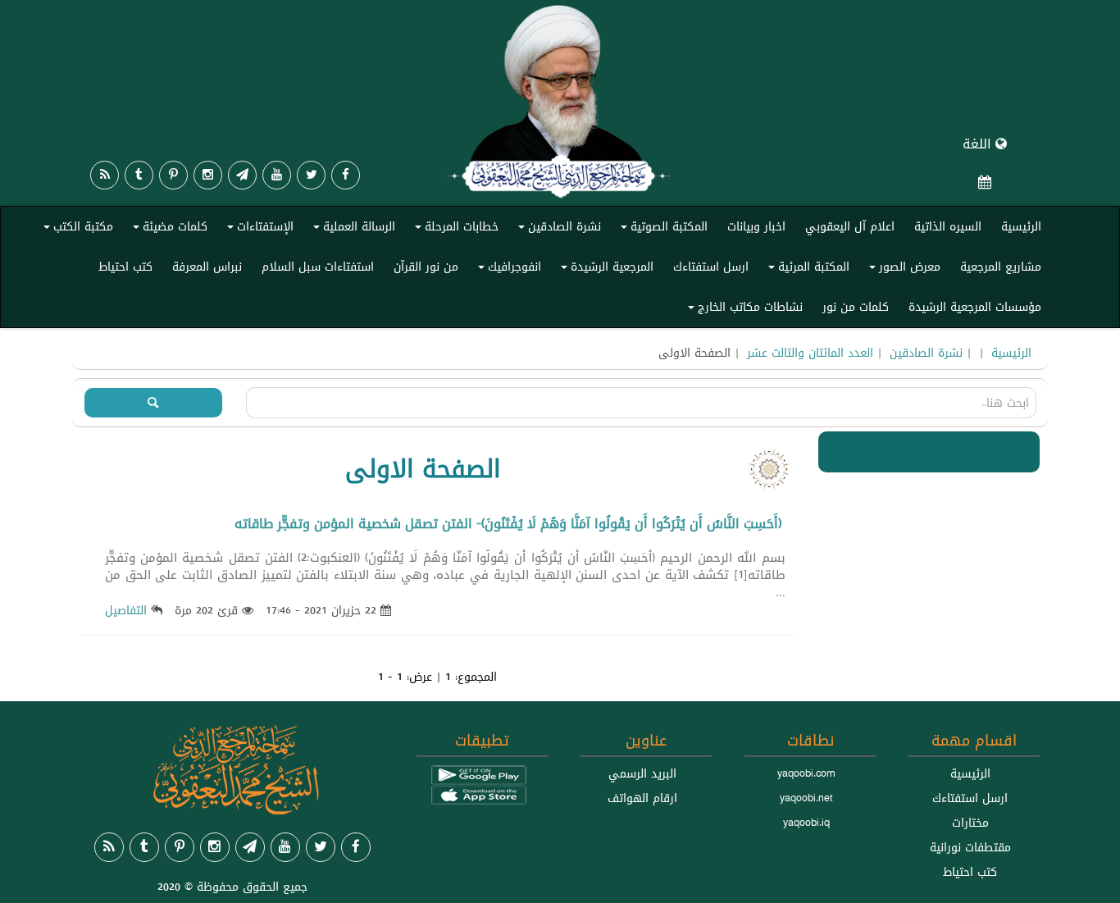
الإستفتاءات (258, 230)
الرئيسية (1021, 226)
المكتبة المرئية (806, 270)
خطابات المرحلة (454, 230)
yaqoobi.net (806, 798)
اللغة (979, 144)
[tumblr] (139, 175)
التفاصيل (126, 610)
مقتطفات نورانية (970, 847)
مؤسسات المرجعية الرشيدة (974, 306)
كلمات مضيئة (167, 230)
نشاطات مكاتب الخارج (743, 310)
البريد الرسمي (642, 773)
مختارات (970, 822)
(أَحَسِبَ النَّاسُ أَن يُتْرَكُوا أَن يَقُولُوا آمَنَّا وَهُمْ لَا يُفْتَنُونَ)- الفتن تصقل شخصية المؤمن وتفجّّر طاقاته (507, 524)
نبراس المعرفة (207, 266)
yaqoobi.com (806, 773)
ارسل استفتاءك (711, 266)
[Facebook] (345, 175)
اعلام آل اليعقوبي (850, 226)
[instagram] (207, 175)
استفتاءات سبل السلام (318, 266)
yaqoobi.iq (806, 822)
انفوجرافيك (507, 270)
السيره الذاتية (947, 226)
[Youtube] (276, 175)
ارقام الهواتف (642, 798)
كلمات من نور (855, 306)
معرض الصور (902, 270)
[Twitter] (311, 175)
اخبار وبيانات (756, 226)
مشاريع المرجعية (1000, 266)
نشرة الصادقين (557, 230)
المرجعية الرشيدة (604, 270)
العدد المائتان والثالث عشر (810, 352)
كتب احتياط (125, 266)
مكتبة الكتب (76, 230)
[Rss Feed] (104, 175)
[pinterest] (173, 175)
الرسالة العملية (351, 230)
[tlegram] (242, 175)
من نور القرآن (426, 266)
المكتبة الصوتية (662, 230)
